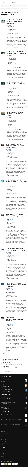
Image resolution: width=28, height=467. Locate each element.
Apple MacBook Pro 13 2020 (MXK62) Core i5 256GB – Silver (17, 52)
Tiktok (2, 458)
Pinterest (3, 455)
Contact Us (3, 441)
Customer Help (4, 439)
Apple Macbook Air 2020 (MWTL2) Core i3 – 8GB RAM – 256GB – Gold (15, 319)
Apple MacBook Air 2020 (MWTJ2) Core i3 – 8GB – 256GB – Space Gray (16, 284)
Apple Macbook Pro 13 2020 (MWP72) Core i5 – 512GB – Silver (16, 180)
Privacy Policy (4, 433)
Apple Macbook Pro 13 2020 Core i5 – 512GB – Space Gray (16, 82)
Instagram (3, 453)
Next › (4, 353)
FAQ (2, 444)
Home (2, 9)
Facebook (3, 449)
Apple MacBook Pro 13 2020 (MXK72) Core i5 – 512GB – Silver (15, 113)
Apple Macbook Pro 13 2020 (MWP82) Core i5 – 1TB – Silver (15, 249)
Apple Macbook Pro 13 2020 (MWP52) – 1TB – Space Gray (15, 215)
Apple (12, 26)
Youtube (3, 456)
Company (3, 431)
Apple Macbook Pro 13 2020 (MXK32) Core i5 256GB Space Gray (15, 21)
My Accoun (3, 438)
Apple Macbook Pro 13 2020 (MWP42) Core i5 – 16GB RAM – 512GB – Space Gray (15, 145)
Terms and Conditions (5, 443)
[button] (26, 2)
